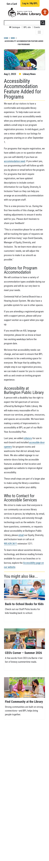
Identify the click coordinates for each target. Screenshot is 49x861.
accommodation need (14, 161)
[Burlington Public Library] (24, 12)
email (21, 535)
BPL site (27, 27)
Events (37, 27)
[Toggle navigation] (39, 32)
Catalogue (15, 27)
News (13, 38)
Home (6, 38)
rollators (28, 438)
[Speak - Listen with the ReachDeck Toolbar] (44, 12)
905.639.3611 (10, 543)
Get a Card (12, 3)
